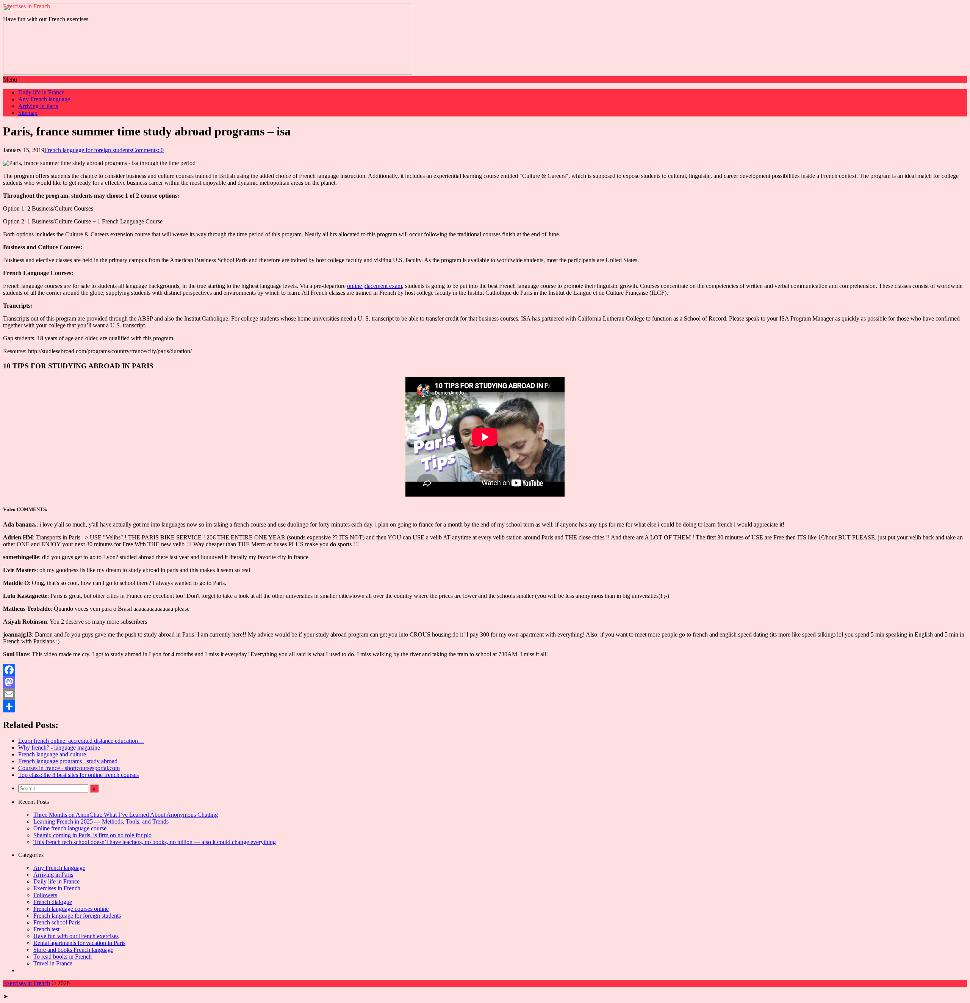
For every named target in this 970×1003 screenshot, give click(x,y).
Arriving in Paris (38, 106)
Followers (45, 895)
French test (46, 929)
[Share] (485, 706)
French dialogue (52, 902)
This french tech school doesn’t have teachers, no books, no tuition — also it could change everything (154, 842)
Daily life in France (41, 92)
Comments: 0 (148, 150)
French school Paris (56, 922)
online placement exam (374, 286)
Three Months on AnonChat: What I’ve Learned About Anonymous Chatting (125, 814)
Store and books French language (73, 949)
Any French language (44, 99)
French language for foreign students (88, 150)
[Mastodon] (485, 682)
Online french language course (69, 828)
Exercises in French (26, 6)
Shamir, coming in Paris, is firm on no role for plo (92, 835)
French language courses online (71, 909)
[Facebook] (485, 670)
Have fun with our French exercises (76, 936)
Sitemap (28, 113)
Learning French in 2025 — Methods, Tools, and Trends (101, 821)
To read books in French (62, 956)
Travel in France (52, 963)
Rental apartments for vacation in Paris (79, 943)
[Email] (485, 694)
